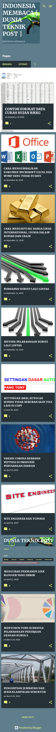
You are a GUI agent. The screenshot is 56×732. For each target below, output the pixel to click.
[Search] (44, 6)
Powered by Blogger (29, 727)
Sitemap (23, 64)
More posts (28, 717)
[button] (49, 124)
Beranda (7, 64)
